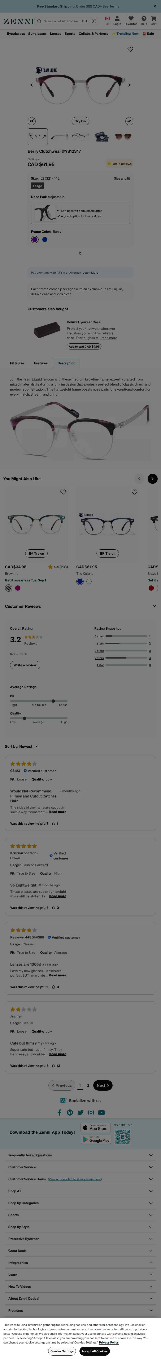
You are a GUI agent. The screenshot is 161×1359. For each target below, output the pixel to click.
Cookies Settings (62, 1351)
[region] (80, 1338)
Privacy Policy (109, 1342)
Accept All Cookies (95, 1351)
